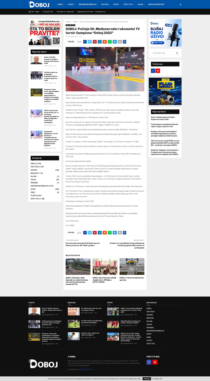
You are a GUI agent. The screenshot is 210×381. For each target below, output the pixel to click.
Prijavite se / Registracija (66, 11)
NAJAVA (33, 176)
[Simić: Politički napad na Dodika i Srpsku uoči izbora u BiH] (36, 60)
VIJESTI (71, 4)
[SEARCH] (177, 53)
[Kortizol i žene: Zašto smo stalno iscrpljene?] (74, 336)
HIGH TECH (34, 167)
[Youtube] (154, 362)
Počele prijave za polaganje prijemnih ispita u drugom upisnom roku (51, 76)
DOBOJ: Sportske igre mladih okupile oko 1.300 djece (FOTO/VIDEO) (104, 280)
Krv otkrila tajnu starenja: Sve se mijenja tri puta (91, 309)
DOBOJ (60, 4)
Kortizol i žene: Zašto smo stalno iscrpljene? (90, 334)
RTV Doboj (49, 66)
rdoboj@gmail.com (86, 369)
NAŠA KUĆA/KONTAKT (156, 4)
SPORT (116, 4)
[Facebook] (149, 362)
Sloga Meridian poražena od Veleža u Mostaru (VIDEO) (130, 322)
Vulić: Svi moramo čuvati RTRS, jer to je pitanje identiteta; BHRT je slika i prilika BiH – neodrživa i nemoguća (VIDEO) (165, 143)
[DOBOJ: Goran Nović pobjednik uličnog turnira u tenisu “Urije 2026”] (113, 311)
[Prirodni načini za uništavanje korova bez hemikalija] (74, 324)
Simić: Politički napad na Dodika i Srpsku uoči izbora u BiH (51, 60)
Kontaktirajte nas (100, 11)
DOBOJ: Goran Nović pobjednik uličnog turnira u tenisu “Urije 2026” (131, 310)
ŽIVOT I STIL (128, 4)
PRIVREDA (34, 183)
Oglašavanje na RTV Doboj (85, 11)
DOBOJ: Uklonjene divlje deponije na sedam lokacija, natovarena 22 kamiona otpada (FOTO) (77, 281)
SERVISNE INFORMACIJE (87, 4)
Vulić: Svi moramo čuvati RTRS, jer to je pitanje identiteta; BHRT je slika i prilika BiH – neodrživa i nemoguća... (51, 116)
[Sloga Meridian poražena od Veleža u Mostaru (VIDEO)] (113, 324)
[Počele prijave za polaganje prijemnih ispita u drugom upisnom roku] (36, 75)
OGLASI (140, 4)
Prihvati (146, 379)
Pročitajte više (157, 378)
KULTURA (104, 4)
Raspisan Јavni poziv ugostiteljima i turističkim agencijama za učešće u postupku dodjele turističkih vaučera (51, 95)
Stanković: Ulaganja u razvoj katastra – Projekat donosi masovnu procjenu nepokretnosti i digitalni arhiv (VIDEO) (51, 138)
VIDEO (33, 192)
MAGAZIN (34, 173)
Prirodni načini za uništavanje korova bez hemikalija (91, 321)
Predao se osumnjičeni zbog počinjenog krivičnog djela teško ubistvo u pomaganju (127, 245)
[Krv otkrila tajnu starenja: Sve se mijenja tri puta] (74, 311)
